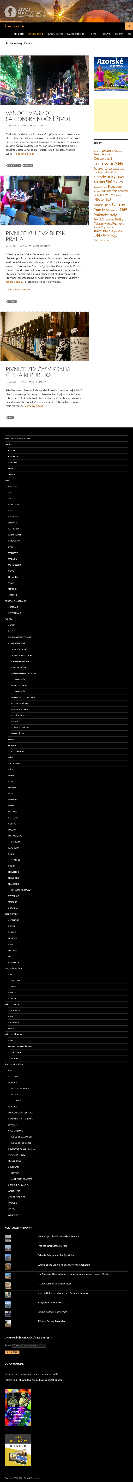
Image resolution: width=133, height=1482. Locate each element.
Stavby (97, 227)
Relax (97, 223)
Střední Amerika (13, 1004)
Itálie (10, 770)
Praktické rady (105, 215)
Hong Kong (14, 505)
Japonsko (13, 523)
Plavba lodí (114, 211)
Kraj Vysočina (18, 667)
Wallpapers (14, 1191)
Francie (12, 746)
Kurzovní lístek (55, 34)
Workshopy (14, 1215)
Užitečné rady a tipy (18, 1185)
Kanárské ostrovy (100, 187)
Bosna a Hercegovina (19, 637)
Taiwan (11, 583)
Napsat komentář (41, 246)
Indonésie (13, 517)
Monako (12, 812)
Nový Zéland (15, 613)
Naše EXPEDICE (15, 1131)
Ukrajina (13, 908)
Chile (10, 944)
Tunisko (12, 475)
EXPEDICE (12, 1107)
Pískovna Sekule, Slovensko (51, 1321)
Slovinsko (13, 878)
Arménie (12, 487)
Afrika (8, 445)
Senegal (12, 469)
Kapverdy (13, 457)
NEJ (107, 199)
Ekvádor (12, 938)
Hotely (15, 1173)
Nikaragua (13, 1022)
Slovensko (14, 872)
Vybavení (12, 1203)
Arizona (15, 980)
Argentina (13, 920)
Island (11, 782)
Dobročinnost (118, 169)
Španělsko (13, 884)
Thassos (15, 860)
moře (96, 195)
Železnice (16, 1101)
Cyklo (118, 164)
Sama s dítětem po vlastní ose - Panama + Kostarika (63, 1293)
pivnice (12, 301)
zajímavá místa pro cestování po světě (39, 1374)
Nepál (11, 571)
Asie (7, 481)
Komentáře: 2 (40, 126)
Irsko (11, 776)
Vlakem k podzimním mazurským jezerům (58, 1236)
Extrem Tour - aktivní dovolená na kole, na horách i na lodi (34, 1380)
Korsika (12, 788)
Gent (113, 172)
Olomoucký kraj (20, 703)
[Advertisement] (111, 115)
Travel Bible (102, 231)
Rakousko (13, 848)
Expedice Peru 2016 (21, 1143)
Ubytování (116, 231)
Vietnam (12, 595)
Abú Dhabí (16, 1053)
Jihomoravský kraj (21, 655)
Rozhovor (119, 223)
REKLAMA (107, 34)
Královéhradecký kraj (23, 673)
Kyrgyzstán (14, 541)
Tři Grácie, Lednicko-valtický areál (54, 1284)
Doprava (12, 1083)
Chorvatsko (14, 764)
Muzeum (106, 195)
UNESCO (103, 236)
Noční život (14, 165)
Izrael (11, 1041)
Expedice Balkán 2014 (22, 1137)
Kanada (12, 992)
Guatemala (14, 1010)
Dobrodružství (103, 168)
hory (111, 177)
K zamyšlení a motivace (20, 1119)
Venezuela (13, 962)
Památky (101, 210)
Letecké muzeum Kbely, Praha (52, 1312)
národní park (102, 205)
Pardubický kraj (20, 709)
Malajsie (12, 559)
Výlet (114, 236)
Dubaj (14, 1059)
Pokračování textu (26, 153)
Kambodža (13, 529)
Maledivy (13, 553)
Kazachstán (14, 535)
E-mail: (8, 1346)
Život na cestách (15, 26)
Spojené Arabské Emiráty (21, 1047)
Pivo (11, 418)
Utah (14, 986)
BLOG (10, 1071)
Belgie (11, 631)
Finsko (11, 740)
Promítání (99, 219)
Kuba (10, 1016)
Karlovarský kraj (20, 661)
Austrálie (13, 607)
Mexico (12, 998)
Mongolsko (14, 565)
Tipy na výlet (107, 227)
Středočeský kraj (20, 727)
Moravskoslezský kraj (23, 697)
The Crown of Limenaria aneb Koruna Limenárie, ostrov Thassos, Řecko (73, 1274)
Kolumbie (13, 950)
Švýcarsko (13, 896)
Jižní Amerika (11, 914)
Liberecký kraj (19, 685)
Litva (10, 794)
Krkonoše (20, 679)
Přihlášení (19, 34)
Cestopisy (13, 1077)
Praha (14, 721)
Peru (10, 956)
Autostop (118, 151)
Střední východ (13, 1035)
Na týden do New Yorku (50, 1303)
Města (117, 195)
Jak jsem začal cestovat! (21, 1113)
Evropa (8, 619)
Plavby (14, 1095)
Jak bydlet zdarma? (21, 1179)
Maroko (12, 463)
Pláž (123, 210)
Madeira (15, 842)
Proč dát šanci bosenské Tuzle (52, 1246)
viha (24, 246)
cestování (103, 163)
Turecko (12, 902)
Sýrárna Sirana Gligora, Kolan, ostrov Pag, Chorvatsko (64, 1265)
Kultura (97, 191)
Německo (13, 818)
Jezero (102, 182)
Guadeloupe (17, 752)
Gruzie (11, 499)
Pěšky (119, 219)
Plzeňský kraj (18, 715)
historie (100, 177)
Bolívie (11, 926)
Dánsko (12, 758)
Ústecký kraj (18, 733)
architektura (103, 150)
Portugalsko (15, 836)
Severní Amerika (13, 968)
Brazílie (12, 932)
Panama (12, 1028)
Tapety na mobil (16, 1155)
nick (25, 126)
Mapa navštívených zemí (17, 438)
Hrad (120, 177)
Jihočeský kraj (19, 649)
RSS (129, 34)
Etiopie (11, 451)
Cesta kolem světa (103, 154)
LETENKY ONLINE (35, 34)
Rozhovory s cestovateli (21, 1149)
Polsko (12, 830)
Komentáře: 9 (39, 382)
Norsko (12, 824)
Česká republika (16, 643)
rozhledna (106, 224)
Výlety (11, 1209)
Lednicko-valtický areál (114, 191)
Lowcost (13, 1125)
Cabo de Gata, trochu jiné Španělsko (56, 1255)
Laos (10, 547)
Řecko (11, 854)
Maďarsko (13, 800)
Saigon (28, 165)
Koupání (115, 186)
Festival (107, 172)
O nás (93, 34)
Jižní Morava (114, 181)
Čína (10, 493)
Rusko (11, 866)
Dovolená (98, 172)
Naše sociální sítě (75, 34)
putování (110, 220)
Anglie (11, 625)
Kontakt (119, 34)
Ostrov (118, 205)
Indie (96, 182)
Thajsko (12, 589)
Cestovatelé (103, 158)
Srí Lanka (13, 577)
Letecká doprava (20, 1089)
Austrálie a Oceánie (15, 601)
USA (10, 974)
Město (99, 199)
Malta (11, 806)
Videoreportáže (16, 1197)
